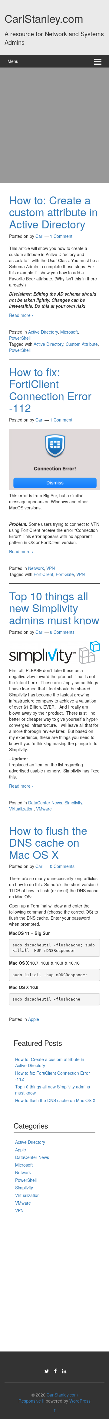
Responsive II (31, 1401)
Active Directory (43, 332)
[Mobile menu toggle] (97, 61)
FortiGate (65, 574)
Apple (33, 1019)
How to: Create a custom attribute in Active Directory (53, 211)
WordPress (80, 1401)
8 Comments (62, 632)
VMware (44, 809)
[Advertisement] (54, 125)
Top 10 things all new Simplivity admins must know (54, 607)
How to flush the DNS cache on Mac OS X (48, 842)
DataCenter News (45, 803)
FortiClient (43, 574)
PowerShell (20, 338)
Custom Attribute (82, 344)
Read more (21, 315)
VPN (50, 568)
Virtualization (21, 809)
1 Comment (61, 236)
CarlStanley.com (44, 18)
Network (36, 568)
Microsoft (69, 332)
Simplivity (73, 803)
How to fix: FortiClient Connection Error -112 (50, 389)
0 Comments (62, 866)
